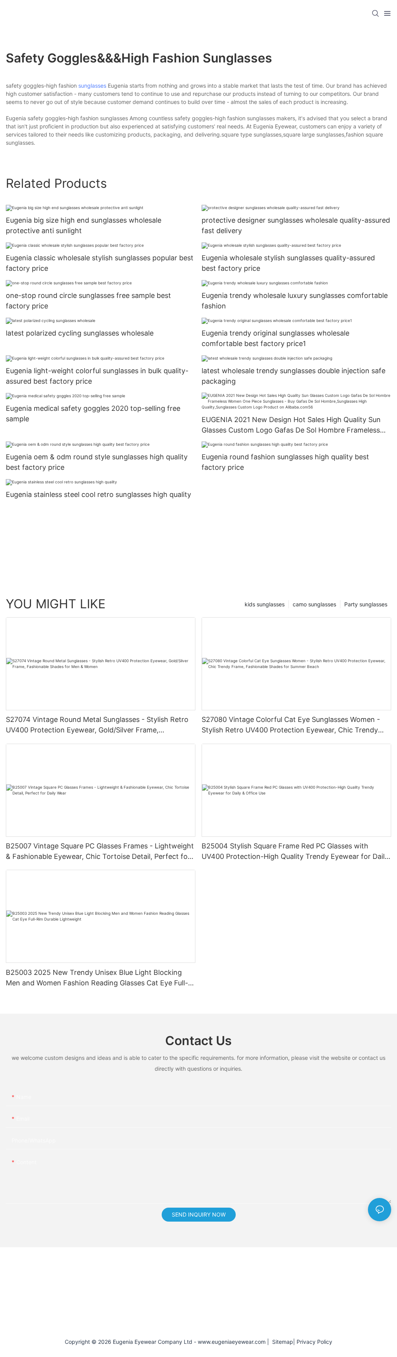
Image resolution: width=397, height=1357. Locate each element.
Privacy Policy (314, 1341)
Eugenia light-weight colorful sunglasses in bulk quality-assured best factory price (97, 376)
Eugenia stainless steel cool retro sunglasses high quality (98, 494)
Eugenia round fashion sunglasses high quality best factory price (285, 462)
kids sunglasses (265, 604)
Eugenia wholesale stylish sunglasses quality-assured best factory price (288, 263)
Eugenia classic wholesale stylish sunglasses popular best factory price (99, 263)
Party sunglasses (365, 604)
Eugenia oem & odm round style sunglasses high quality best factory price (97, 462)
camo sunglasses (314, 604)
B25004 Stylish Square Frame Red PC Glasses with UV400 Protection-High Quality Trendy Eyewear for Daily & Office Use (295, 852)
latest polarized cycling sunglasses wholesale (80, 333)
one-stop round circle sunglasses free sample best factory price (88, 300)
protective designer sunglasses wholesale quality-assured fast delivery (296, 225)
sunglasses (92, 85)
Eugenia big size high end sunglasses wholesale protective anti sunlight (83, 225)
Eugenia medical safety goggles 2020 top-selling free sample (93, 413)
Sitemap (281, 1341)
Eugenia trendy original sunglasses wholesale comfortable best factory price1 (275, 338)
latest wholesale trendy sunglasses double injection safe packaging (293, 376)
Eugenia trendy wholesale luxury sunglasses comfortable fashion (295, 300)
